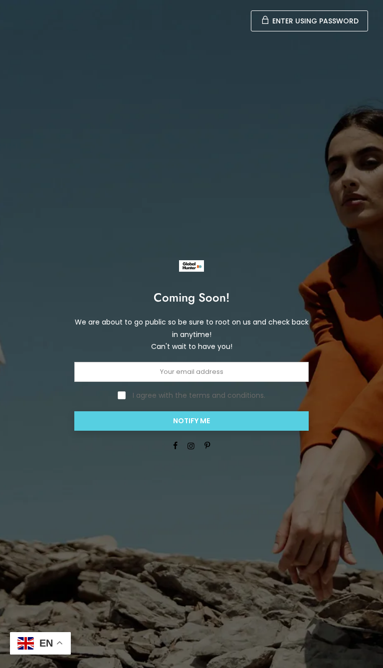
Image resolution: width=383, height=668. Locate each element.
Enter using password (314, 21)
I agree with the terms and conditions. (198, 395)
